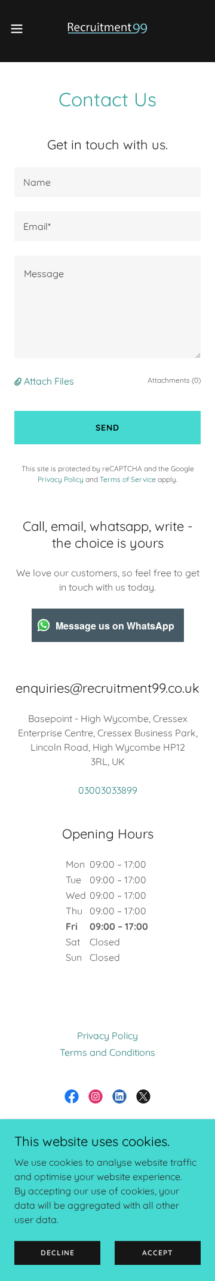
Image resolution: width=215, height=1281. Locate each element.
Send (107, 427)
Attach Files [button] (49, 381)
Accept (157, 1252)
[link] (107, 29)
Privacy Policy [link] (61, 479)
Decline (58, 1252)
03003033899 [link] (107, 790)
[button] (20, 29)
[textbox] (107, 182)
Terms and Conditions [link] (107, 1052)
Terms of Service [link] (128, 479)
